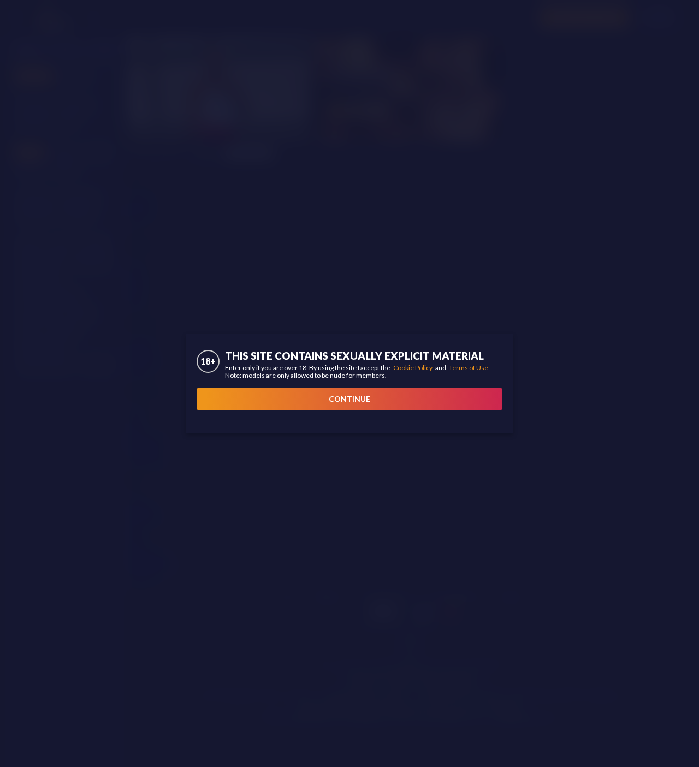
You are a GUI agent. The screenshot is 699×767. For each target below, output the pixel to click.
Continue (349, 398)
